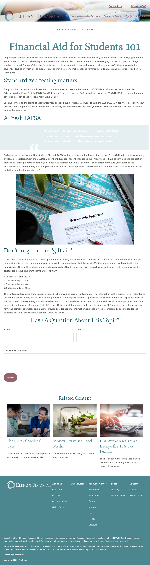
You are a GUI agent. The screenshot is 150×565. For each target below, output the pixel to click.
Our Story (57, 489)
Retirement (94, 489)
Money (91, 519)
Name (7, 329)
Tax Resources (118, 495)
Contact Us (115, 6)
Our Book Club (59, 501)
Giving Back (58, 507)
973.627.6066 (138, 6)
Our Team (57, 495)
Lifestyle (92, 524)
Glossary (115, 489)
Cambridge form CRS (14, 554)
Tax (90, 513)
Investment (94, 495)
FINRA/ (115, 538)
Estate (91, 501)
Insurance (93, 507)
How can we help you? (15, 350)
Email (79, 329)
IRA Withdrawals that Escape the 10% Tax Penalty (118, 446)
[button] (77, 16)
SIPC (120, 538)
